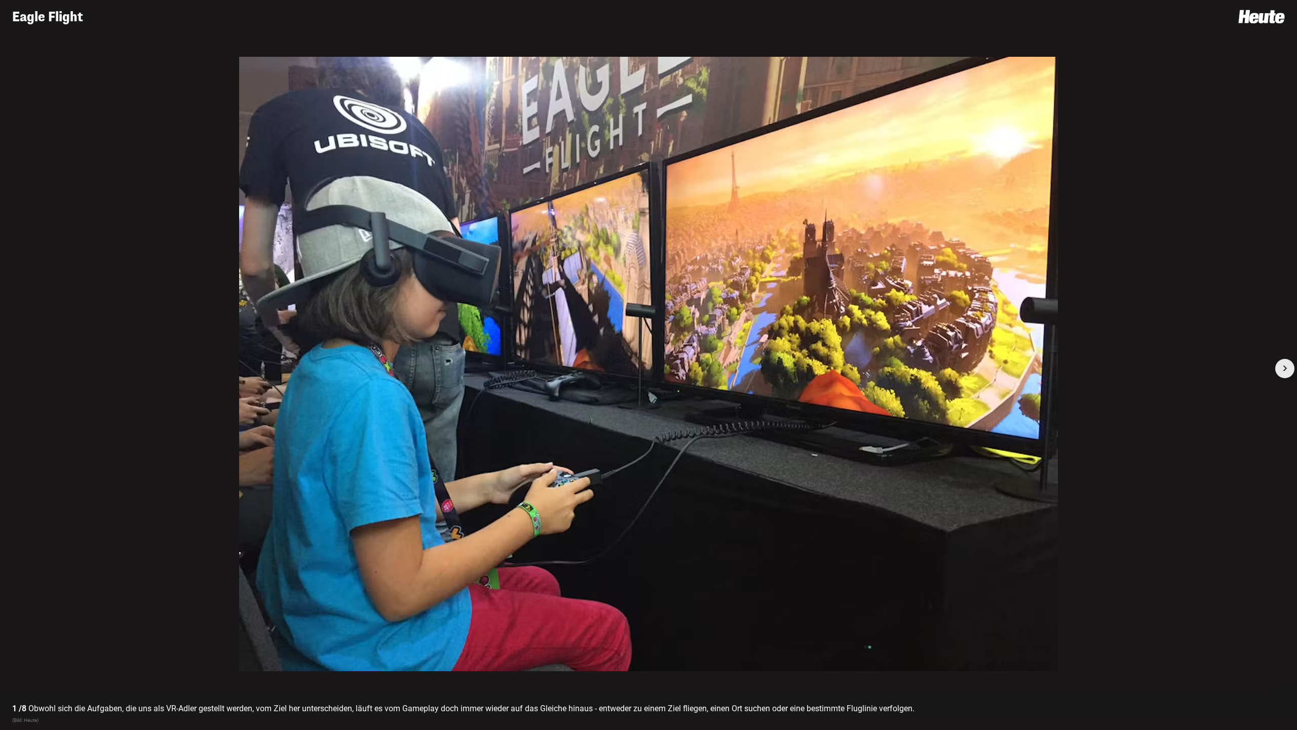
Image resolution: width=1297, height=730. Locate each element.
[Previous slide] (12, 368)
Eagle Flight (47, 17)
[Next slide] (1284, 368)
